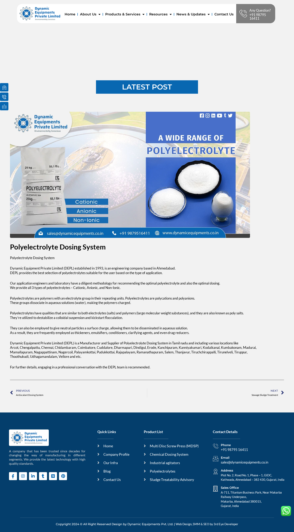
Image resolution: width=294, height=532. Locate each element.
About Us (88, 14)
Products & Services (122, 14)
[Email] (215, 459)
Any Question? (260, 10)
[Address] (215, 471)
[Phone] (215, 446)
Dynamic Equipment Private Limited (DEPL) (42, 268)
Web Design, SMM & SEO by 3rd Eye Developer (207, 524)
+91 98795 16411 (257, 16)
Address (227, 470)
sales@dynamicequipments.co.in (244, 462)
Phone (226, 445)
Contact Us (224, 14)
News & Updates (191, 14)
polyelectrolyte (168, 283)
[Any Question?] (243, 14)
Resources (158, 14)
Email (225, 458)
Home (70, 14)
